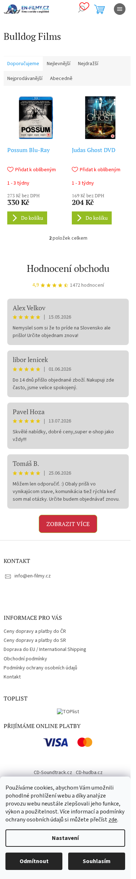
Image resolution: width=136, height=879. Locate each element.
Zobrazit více (68, 524)
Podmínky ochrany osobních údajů (40, 668)
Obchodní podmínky (25, 659)
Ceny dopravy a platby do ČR (35, 631)
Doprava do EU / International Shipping (45, 649)
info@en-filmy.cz (33, 576)
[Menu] (119, 9)
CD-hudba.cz (89, 772)
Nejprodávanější (24, 78)
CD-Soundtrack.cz (53, 772)
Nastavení (65, 838)
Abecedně (61, 78)
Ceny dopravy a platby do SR (35, 640)
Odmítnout (34, 861)
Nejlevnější (58, 63)
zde (112, 820)
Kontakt (12, 677)
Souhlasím (97, 861)
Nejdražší (88, 63)
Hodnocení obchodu (68, 268)
